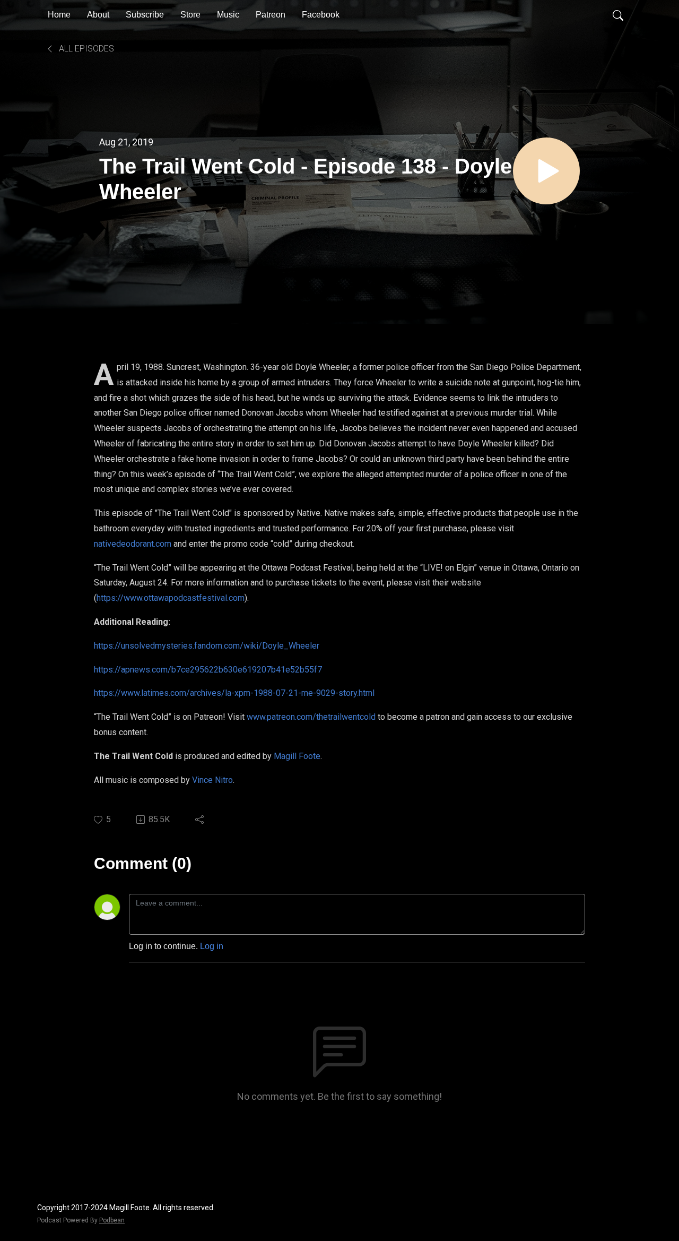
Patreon (270, 14)
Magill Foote (297, 756)
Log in (211, 946)
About (98, 14)
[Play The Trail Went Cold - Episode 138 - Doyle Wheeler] (546, 170)
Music (228, 14)
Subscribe (145, 14)
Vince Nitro (212, 780)
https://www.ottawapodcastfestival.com (171, 598)
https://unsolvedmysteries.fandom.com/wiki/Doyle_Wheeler (206, 646)
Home (59, 14)
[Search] (618, 14)
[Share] (200, 819)
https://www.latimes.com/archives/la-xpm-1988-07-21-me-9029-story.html (234, 693)
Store (190, 14)
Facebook (321, 14)
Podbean (112, 1220)
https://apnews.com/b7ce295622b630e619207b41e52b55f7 (208, 670)
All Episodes (85, 49)
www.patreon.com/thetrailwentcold (311, 717)
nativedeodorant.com (132, 544)
